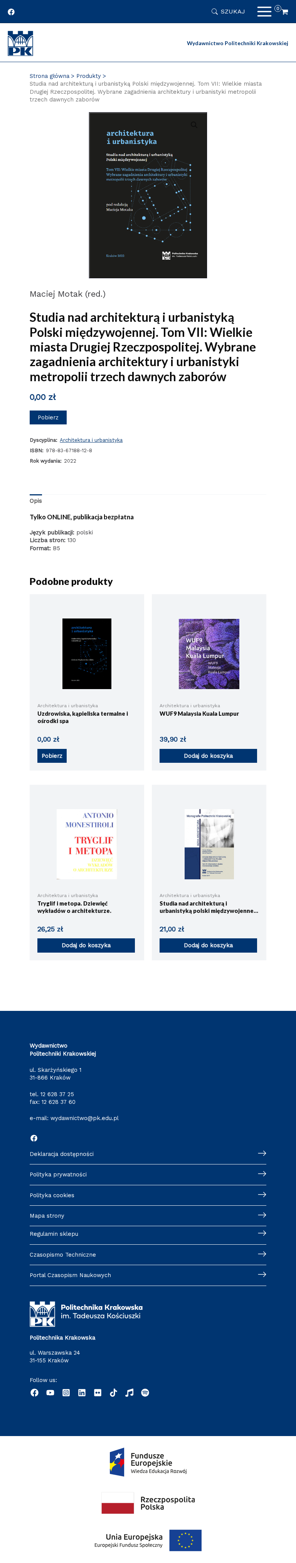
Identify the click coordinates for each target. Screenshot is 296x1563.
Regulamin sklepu (54, 1233)
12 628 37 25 (57, 1094)
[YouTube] (50, 1392)
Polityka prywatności (58, 1174)
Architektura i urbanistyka (91, 440)
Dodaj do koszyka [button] (208, 755)
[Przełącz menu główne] (264, 11)
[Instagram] (66, 1392)
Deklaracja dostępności (62, 1154)
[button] (194, 125)
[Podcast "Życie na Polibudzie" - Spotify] (145, 1392)
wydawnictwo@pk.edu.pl (84, 1118)
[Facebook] (34, 1138)
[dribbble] (113, 1392)
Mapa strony (47, 1215)
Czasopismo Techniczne (63, 1254)
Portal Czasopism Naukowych (70, 1275)
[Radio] (129, 1392)
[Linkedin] (82, 1392)
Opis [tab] (36, 500)
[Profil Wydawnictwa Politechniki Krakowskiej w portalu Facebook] (11, 11)
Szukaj (233, 11)
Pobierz (48, 417)
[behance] (98, 1392)
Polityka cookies (52, 1195)
